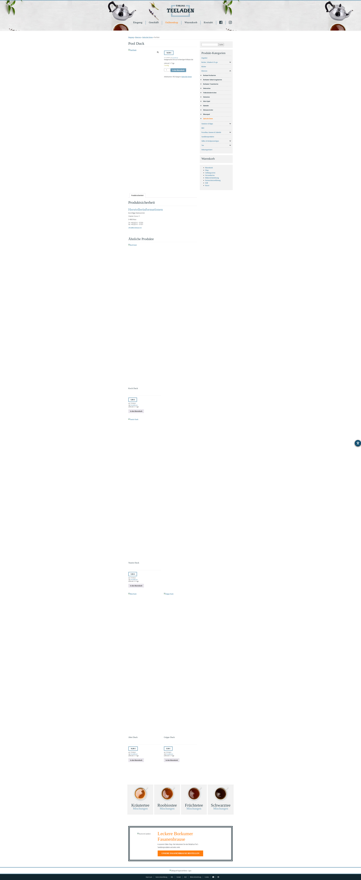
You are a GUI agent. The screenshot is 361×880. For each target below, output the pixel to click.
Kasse (207, 185)
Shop (207, 170)
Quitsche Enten (147, 37)
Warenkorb (191, 22)
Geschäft (154, 22)
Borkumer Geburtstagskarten (212, 80)
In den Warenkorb (178, 70)
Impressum (149, 877)
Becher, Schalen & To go (209, 62)
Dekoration (206, 88)
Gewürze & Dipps (207, 124)
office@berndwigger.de (135, 228)
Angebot (204, 58)
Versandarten (210, 175)
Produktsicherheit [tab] (137, 195)
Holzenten (206, 97)
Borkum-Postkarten (209, 75)
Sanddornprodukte (207, 137)
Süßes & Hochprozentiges (210, 141)
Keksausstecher (208, 110)
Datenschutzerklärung (213, 180)
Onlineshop (171, 22)
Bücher (203, 66)
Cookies (207, 877)
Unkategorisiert (206, 149)
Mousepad (206, 114)
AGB (206, 183)
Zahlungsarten (210, 173)
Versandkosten (175, 57)
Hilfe (172, 877)
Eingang (137, 22)
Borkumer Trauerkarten (210, 84)
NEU (202, 128)
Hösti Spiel (206, 101)
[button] (158, 52)
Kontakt (208, 22)
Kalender (206, 106)
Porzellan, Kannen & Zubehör (211, 132)
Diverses (138, 37)
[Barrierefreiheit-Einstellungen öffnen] (358, 443)
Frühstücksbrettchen (209, 93)
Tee (202, 145)
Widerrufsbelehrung (212, 178)
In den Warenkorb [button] (136, 411)
